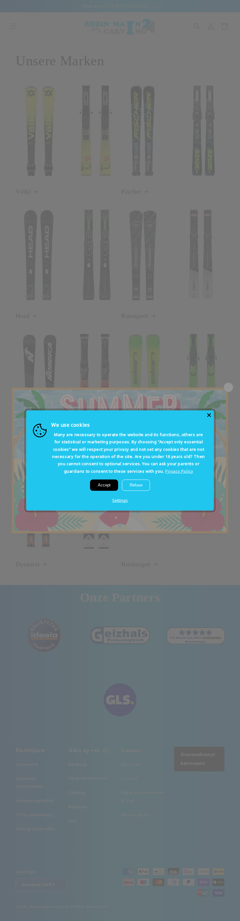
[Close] (209, 415)
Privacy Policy (179, 471)
